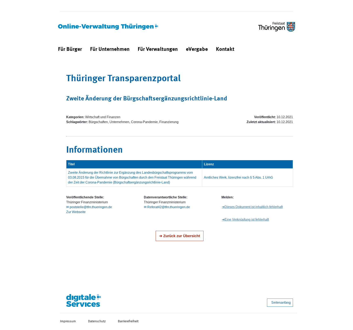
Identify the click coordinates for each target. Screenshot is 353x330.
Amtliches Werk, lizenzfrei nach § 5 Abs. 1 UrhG (238, 177)
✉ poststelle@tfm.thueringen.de (89, 207)
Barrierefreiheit (128, 321)
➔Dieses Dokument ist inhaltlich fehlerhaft (252, 207)
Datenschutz (97, 321)
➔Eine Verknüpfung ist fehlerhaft (245, 219)
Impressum (68, 321)
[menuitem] (70, 49)
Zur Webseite (76, 212)
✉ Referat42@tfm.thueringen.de (167, 207)
